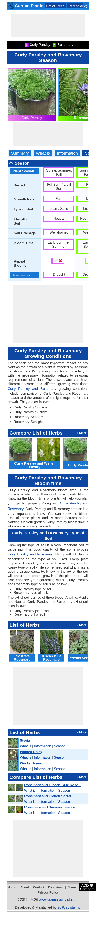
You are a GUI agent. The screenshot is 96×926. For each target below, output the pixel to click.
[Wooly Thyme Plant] (13, 766)
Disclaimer (56, 887)
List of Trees (55, 6)
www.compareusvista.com (59, 899)
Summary (20, 153)
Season (59, 746)
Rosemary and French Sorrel (47, 796)
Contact (38, 887)
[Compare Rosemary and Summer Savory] (15, 810)
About (24, 887)
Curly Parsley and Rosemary (32, 389)
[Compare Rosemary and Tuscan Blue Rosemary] (15, 787)
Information (67, 153)
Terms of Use (77, 887)
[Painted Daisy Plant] (13, 754)
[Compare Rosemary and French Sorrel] (15, 799)
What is (43, 153)
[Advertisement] (48, 25)
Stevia (25, 740)
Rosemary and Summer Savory (49, 807)
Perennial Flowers (82, 6)
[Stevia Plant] (13, 743)
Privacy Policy (48, 892)
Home (12, 887)
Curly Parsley (31, 118)
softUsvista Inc (69, 907)
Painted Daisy (31, 752)
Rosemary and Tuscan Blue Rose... (52, 785)
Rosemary (82, 118)
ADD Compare (87, 887)
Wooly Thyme (31, 763)
